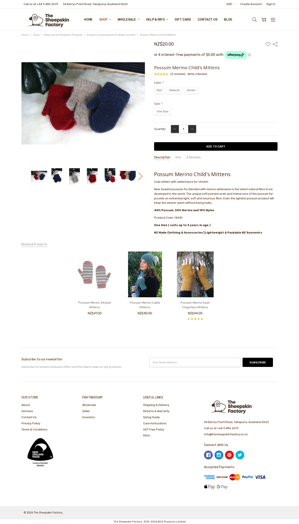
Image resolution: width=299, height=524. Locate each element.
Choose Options (94, 288)
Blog (228, 19)
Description (162, 157)
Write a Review (197, 74)
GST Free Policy (153, 429)
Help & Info (155, 19)
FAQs (146, 435)
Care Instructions (155, 423)
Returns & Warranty (156, 411)
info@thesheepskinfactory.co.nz (226, 434)
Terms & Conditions (34, 429)
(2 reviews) (178, 74)
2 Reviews (193, 157)
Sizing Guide (151, 417)
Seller (86, 411)
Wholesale (127, 19)
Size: (158, 104)
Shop (103, 19)
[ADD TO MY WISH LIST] (110, 266)
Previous (25, 176)
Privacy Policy (30, 423)
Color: (159, 83)
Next (140, 176)
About (25, 405)
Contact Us (207, 19)
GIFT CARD (183, 19)
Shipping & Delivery (156, 405)
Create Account (251, 4)
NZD (230, 4)
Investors (88, 417)
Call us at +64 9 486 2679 (41, 4)
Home (88, 19)
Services (27, 411)
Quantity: (160, 129)
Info (178, 157)
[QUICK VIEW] (110, 259)
